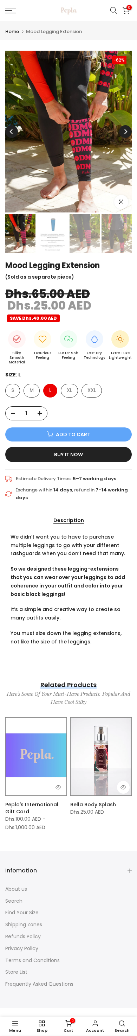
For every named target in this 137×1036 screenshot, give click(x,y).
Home (12, 31)
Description (68, 520)
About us (16, 888)
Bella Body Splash (93, 804)
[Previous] (11, 131)
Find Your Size (22, 912)
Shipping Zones (23, 924)
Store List (16, 971)
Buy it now (68, 454)
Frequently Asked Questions (39, 983)
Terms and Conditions (32, 960)
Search (13, 900)
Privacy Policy (21, 948)
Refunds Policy (23, 936)
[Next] (125, 131)
